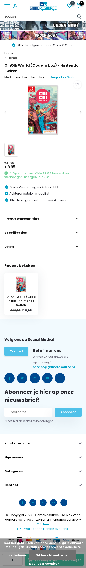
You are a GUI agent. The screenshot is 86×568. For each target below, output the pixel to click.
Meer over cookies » (44, 563)
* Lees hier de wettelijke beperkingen (28, 421)
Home (9, 53)
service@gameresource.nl (42, 367)
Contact (16, 351)
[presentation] (6, 112)
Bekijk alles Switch (63, 77)
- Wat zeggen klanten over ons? (43, 529)
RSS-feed (43, 524)
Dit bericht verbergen (52, 555)
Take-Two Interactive (29, 77)
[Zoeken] (79, 16)
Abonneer (68, 412)
